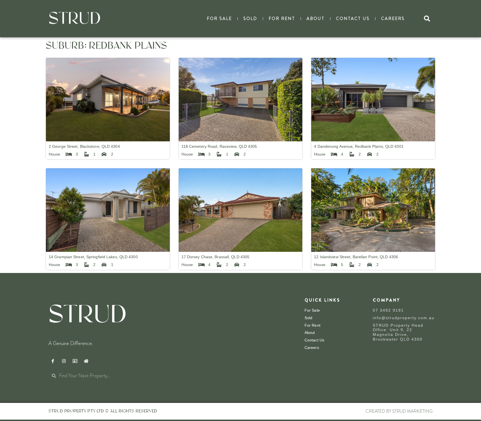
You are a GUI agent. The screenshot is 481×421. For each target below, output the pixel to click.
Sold (250, 18)
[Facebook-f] (52, 361)
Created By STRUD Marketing (399, 411)
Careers (393, 18)
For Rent (282, 18)
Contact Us (353, 18)
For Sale (219, 18)
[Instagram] (64, 361)
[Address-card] (75, 361)
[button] (427, 18)
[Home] (86, 361)
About (315, 18)
